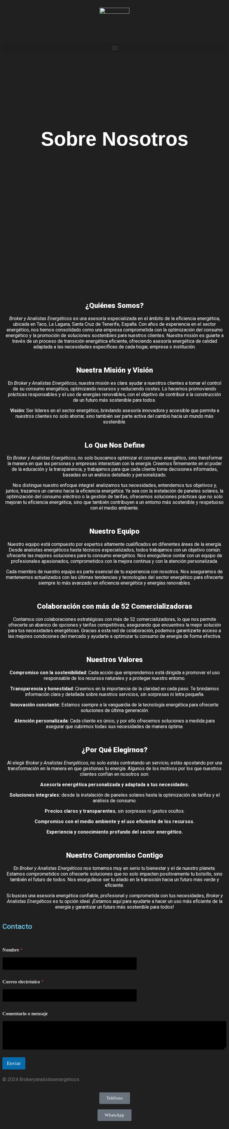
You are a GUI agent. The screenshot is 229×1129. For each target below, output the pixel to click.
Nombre (12, 949)
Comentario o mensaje (25, 1013)
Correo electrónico (23, 981)
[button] (114, 48)
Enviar (14, 1063)
